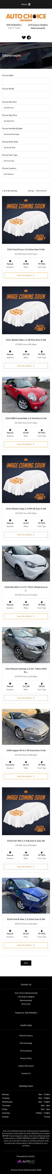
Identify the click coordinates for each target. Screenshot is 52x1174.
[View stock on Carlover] (24, 38)
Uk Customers (26, 1050)
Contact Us (26, 1073)
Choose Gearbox (9, 168)
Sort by (31, 191)
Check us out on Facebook (29, 38)
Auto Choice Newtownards (26, 17)
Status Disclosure (26, 1066)
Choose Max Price (9, 115)
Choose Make (7, 75)
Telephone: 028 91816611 (26, 1013)
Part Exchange (26, 1043)
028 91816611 (14, 24)
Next (26, 963)
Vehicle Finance (26, 1035)
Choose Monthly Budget (12, 128)
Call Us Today (14, 28)
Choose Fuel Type (9, 155)
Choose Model (8, 88)
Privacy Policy (26, 1058)
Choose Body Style (10, 142)
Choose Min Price (9, 102)
